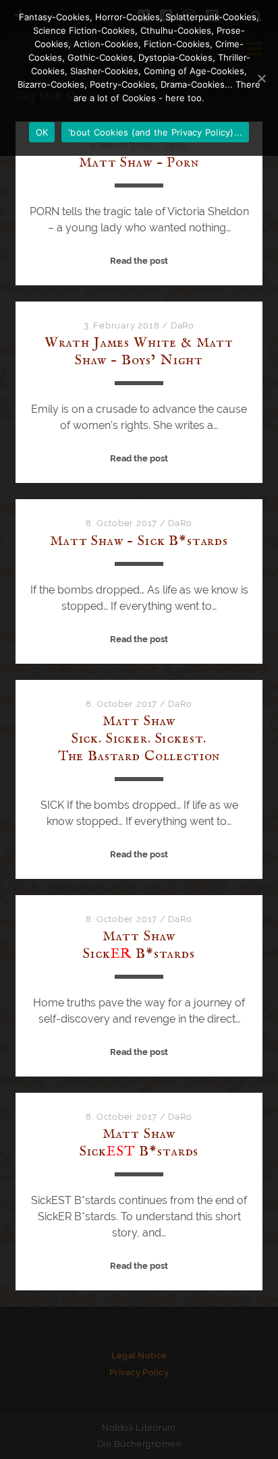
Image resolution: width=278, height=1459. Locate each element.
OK (42, 132)
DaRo (182, 325)
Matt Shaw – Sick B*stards (139, 541)
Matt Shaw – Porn (138, 163)
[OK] (261, 78)
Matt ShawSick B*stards (139, 945)
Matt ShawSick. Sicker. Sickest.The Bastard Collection (139, 739)
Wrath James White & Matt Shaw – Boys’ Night (139, 352)
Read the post (139, 261)
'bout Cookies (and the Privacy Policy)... (155, 132)
